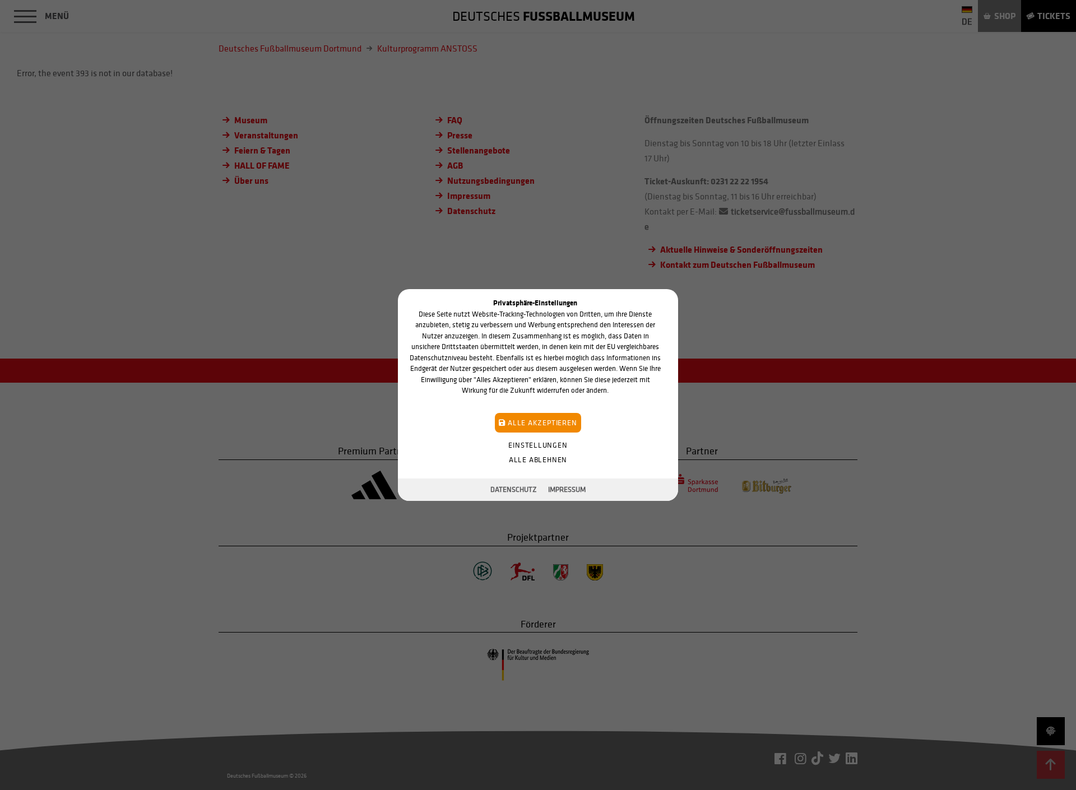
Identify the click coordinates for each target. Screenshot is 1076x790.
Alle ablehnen (538, 459)
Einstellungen (537, 445)
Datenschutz (513, 489)
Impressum (567, 489)
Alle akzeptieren (541, 422)
